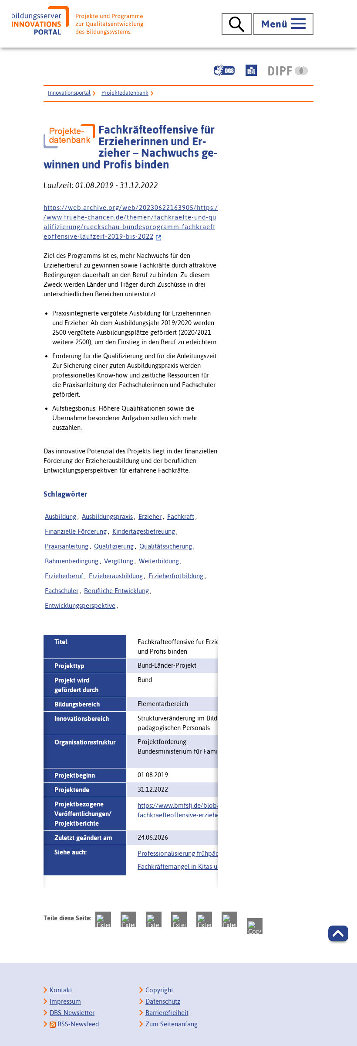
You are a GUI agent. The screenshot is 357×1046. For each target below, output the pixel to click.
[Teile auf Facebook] (128, 919)
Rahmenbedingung (71, 561)
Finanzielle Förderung (76, 531)
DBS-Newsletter (72, 1012)
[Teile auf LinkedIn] (204, 919)
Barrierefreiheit (167, 1012)
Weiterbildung (159, 561)
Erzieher (150, 516)
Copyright (159, 990)
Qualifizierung (114, 546)
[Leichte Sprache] (251, 70)
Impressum (65, 1001)
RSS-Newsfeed (77, 1024)
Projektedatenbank (124, 92)
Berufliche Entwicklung (116, 590)
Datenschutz (162, 1001)
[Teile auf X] (154, 919)
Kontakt (61, 990)
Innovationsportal (69, 92)
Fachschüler (61, 590)
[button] (338, 933)
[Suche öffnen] (237, 24)
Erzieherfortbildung (175, 576)
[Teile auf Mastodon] (103, 919)
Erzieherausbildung (116, 576)
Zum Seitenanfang (171, 1024)
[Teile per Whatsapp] (179, 919)
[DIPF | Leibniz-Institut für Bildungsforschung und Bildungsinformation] (288, 71)
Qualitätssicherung (165, 546)
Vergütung (118, 561)
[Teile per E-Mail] (229, 919)
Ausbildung (60, 516)
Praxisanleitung (66, 546)
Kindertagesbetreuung (143, 531)
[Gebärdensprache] (224, 70)
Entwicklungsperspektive (80, 605)
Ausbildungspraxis (107, 516)
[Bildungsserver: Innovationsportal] (77, 20)
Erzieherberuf (64, 576)
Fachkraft (180, 516)
